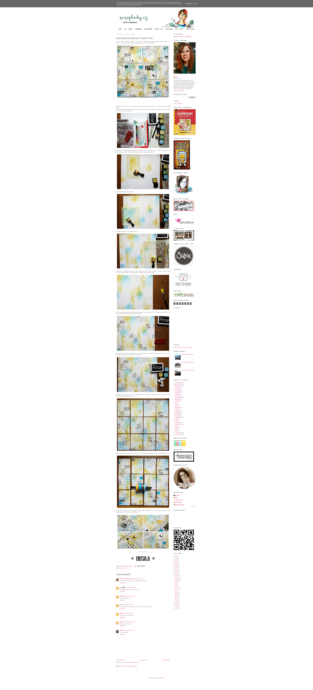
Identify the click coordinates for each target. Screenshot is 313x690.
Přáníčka (177, 416)
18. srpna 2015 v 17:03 (129, 630)
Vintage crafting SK (179, 504)
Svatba (176, 425)
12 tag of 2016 (178, 382)
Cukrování (177, 394)
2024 (176, 560)
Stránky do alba (178, 424)
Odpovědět (122, 582)
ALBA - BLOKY (179, 29)
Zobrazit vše (193, 506)
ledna (176, 599)
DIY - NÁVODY (128, 29)
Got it (195, 3)
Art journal (177, 387)
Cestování (177, 392)
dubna (176, 594)
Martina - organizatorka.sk (126, 578)
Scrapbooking (178, 417)
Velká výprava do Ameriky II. (188, 362)
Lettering (177, 406)
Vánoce (176, 427)
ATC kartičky (177, 389)
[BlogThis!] (139, 566)
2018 (176, 571)
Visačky (176, 430)
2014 (176, 602)
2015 (176, 577)
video (176, 429)
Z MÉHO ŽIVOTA (190, 29)
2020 (176, 567)
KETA (121, 613)
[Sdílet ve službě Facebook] (142, 566)
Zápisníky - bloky (178, 434)
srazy (176, 420)
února (176, 598)
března (176, 596)
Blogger (162, 677)
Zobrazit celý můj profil (179, 90)
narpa (121, 604)
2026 (176, 556)
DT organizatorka (179, 397)
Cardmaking (121, 568)
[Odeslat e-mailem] (138, 566)
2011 (176, 608)
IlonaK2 (121, 630)
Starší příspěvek (166, 660)
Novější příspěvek (120, 660)
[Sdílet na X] (141, 566)
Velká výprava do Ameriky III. (188, 370)
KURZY (120, 29)
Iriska (121, 587)
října (176, 582)
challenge (177, 400)
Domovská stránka (143, 660)
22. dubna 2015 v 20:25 (130, 596)
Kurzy (176, 404)
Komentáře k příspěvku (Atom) (132, 662)
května (176, 592)
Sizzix (176, 419)
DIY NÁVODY (178, 396)
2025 (176, 558)
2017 (176, 573)
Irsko (176, 402)
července (177, 588)
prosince (177, 578)
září (176, 584)
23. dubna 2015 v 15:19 (128, 613)
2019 (176, 569)
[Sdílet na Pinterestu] (144, 566)
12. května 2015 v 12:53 (129, 621)
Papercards (177, 412)
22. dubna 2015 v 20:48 (128, 604)
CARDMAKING (138, 29)
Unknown (122, 596)
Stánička (122, 621)
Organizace (177, 411)
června (176, 590)
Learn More (188, 3)
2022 (176, 563)
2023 (176, 561)
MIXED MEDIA (169, 29)
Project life (127, 568)
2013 (176, 604)
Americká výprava (179, 386)
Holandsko (177, 399)
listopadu (177, 580)
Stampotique (177, 422)
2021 (176, 565)
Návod (176, 409)
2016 (176, 575)
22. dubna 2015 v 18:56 (130, 587)
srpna (176, 586)
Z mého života (178, 432)
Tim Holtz (177, 495)
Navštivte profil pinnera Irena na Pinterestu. (183, 347)
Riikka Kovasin (178, 500)
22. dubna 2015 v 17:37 (137, 578)
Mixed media (178, 407)
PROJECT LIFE (159, 29)
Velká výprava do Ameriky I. (188, 354)
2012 (176, 606)
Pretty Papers (178, 502)
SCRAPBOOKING (148, 29)
